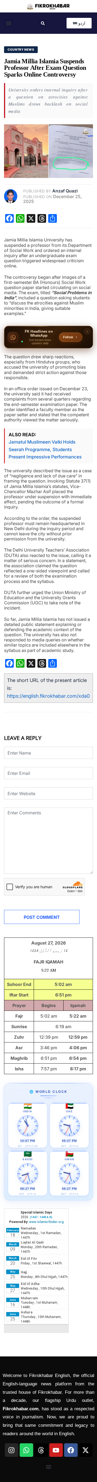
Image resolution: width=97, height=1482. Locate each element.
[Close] (87, 332)
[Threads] (41, 1450)
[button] (8, 23)
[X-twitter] (85, 1450)
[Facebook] (71, 1450)
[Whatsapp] (26, 1450)
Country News (21, 49)
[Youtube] (56, 1450)
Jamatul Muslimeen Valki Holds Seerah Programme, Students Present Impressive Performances (45, 449)
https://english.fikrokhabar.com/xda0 (48, 696)
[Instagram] (11, 1450)
